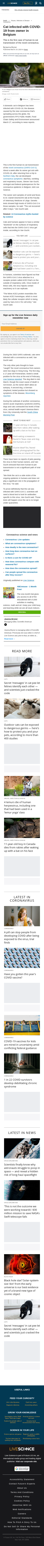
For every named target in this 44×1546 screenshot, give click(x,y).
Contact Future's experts (22, 1484)
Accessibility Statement (22, 1479)
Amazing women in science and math (31, 1417)
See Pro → (28, 3)
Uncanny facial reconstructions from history (31, 1422)
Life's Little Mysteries (12, 1402)
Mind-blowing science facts (31, 1438)
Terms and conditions (22, 1492)
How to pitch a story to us (22, 1522)
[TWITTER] (6, 624)
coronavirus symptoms (12, 179)
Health (5, 20)
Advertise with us (22, 1505)
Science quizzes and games (13, 1434)
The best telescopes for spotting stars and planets (13, 1439)
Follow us (25, 99)
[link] (9, 592)
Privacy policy (22, 1497)
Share (8, 99)
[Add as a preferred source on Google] (22, 1468)
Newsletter (36, 99)
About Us (22, 1488)
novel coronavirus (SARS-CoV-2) (23, 168)
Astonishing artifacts (31, 1405)
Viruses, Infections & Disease (20, 20)
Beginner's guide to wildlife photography (31, 1435)
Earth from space (31, 1402)
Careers (22, 1514)
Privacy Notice (27, 337)
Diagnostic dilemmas (12, 1405)
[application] (22, 517)
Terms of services (26, 334)
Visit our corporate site (26, 1461)
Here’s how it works (21, 55)
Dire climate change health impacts (26, 10)
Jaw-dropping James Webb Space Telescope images (12, 1417)
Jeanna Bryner (11, 47)
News (26, 49)
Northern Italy (9, 176)
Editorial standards (22, 1518)
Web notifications (22, 1509)
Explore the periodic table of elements (12, 1422)
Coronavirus (7, 22)
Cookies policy (22, 1501)
